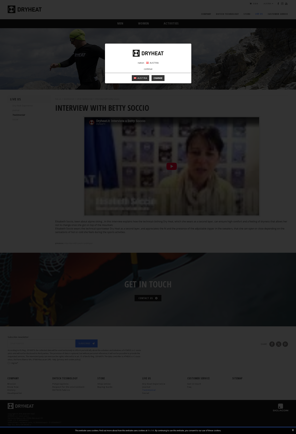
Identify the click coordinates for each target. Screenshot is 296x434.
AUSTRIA (142, 78)
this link (151, 430)
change (158, 78)
